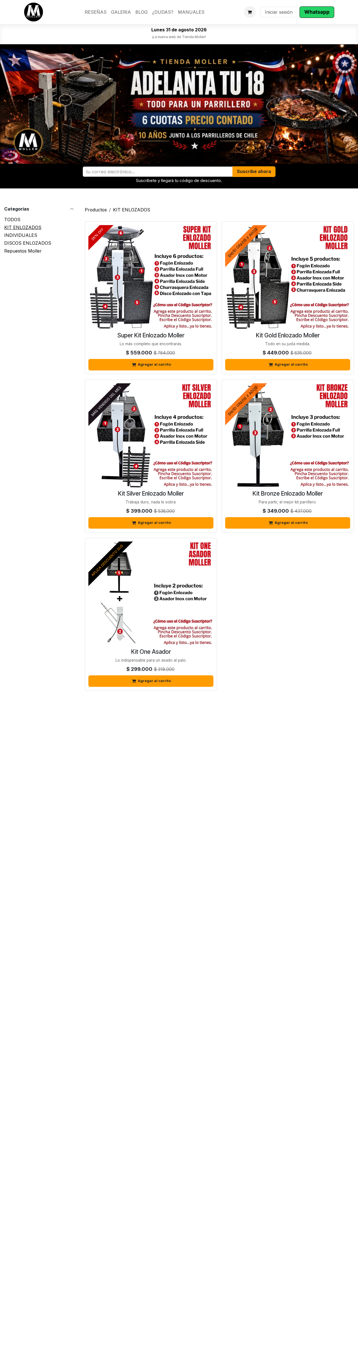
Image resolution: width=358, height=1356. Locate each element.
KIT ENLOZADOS (22, 227)
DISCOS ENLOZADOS (27, 243)
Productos (96, 210)
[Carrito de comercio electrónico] (250, 12)
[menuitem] (96, 12)
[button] (253, 171)
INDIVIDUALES (20, 235)
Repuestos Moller (23, 251)
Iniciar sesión (279, 12)
